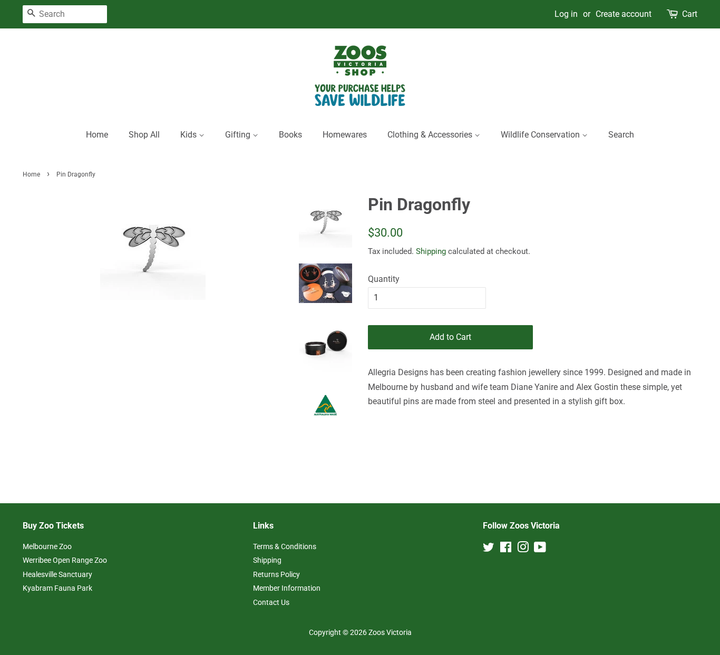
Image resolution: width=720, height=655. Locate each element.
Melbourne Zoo (47, 546)
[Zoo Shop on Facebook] (506, 549)
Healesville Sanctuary (57, 574)
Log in (566, 14)
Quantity (384, 279)
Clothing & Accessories (430, 135)
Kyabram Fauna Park (57, 588)
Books (290, 135)
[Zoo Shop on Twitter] (488, 549)
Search (621, 135)
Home (97, 135)
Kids (189, 135)
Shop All (144, 135)
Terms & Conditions (284, 546)
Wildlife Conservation (541, 135)
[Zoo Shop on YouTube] (540, 549)
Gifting (238, 135)
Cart (689, 14)
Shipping (431, 251)
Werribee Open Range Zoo (65, 560)
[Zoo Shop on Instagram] (523, 549)
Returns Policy (276, 574)
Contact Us (271, 602)
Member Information (286, 588)
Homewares (345, 135)
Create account (623, 14)
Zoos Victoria (390, 632)
